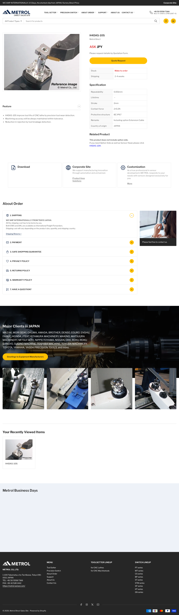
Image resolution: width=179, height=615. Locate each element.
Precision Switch (68, 12)
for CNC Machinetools (100, 571)
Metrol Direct (95, 39)
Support (102, 12)
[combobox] (92, 21)
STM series (139, 583)
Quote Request (118, 61)
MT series (139, 571)
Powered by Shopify (38, 611)
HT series (139, 589)
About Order (87, 12)
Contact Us (127, 12)
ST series (139, 580)
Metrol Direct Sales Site (19, 611)
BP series (139, 577)
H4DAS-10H (95, 146)
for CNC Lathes (97, 567)
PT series (139, 567)
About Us (115, 12)
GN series (139, 592)
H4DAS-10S (11, 463)
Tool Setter (50, 12)
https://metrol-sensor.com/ (14, 586)
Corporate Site (170, 3)
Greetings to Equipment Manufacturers (25, 357)
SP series (139, 586)
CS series (139, 574)
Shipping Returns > (13, 234)
